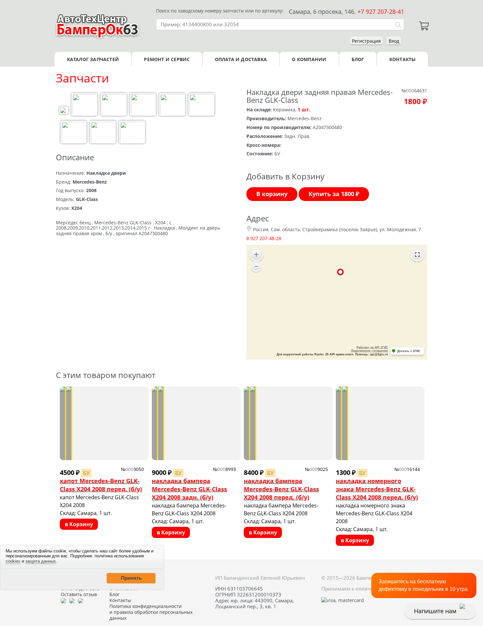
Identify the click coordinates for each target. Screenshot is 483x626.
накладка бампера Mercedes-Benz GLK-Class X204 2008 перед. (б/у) (281, 489)
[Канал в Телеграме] (63, 600)
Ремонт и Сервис (167, 59)
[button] (131, 578)
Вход (394, 41)
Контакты (402, 59)
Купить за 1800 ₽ (334, 194)
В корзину (272, 194)
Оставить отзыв (79, 594)
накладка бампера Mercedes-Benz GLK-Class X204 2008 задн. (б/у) (189, 489)
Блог (358, 59)
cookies (13, 561)
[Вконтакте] (72, 600)
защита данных (40, 561)
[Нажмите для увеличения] (63, 111)
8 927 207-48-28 (263, 238)
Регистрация (366, 41)
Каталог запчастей (93, 59)
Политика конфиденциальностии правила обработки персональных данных (151, 612)
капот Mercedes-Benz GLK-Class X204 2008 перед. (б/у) (101, 485)
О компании (309, 59)
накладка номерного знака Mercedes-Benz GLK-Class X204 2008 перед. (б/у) (377, 489)
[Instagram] (80, 600)
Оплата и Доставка (241, 59)
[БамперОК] (97, 26)
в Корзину (79, 524)
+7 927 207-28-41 (380, 11)
